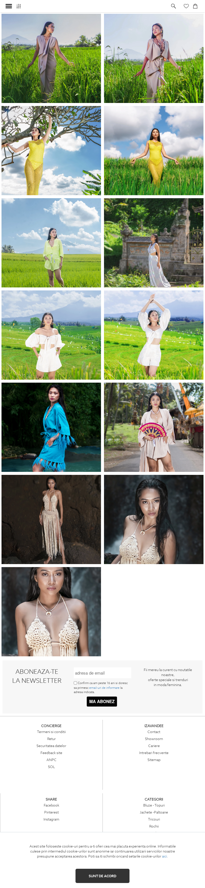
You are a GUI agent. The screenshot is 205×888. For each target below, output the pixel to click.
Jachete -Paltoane (154, 812)
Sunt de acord (102, 876)
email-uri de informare (104, 688)
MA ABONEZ (101, 701)
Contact (154, 732)
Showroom (154, 739)
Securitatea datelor (51, 746)
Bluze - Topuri (154, 805)
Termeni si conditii (51, 732)
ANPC (51, 760)
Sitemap (154, 760)
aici (164, 856)
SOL (51, 767)
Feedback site (51, 753)
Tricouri (154, 819)
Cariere (154, 746)
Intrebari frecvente (153, 753)
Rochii (154, 826)
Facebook (51, 805)
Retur (51, 739)
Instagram (51, 819)
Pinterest (51, 812)
